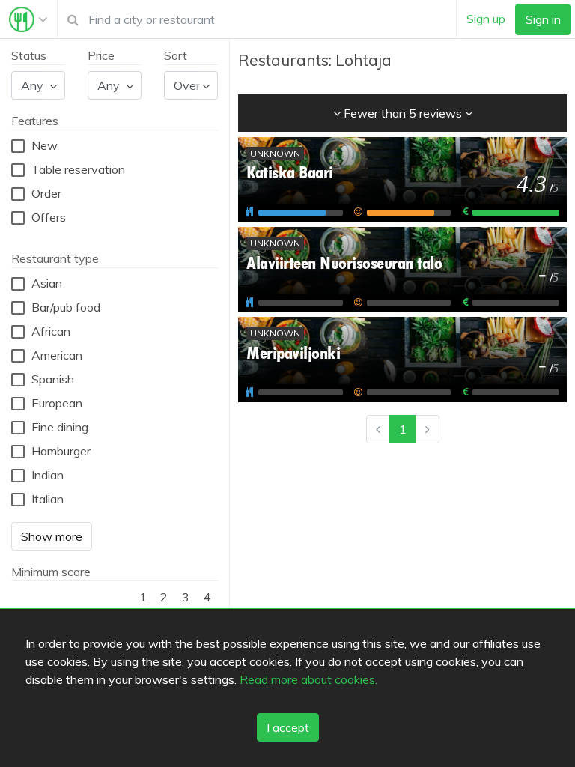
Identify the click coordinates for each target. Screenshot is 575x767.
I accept (288, 727)
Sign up (485, 18)
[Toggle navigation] (28, 19)
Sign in (543, 19)
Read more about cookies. (308, 679)
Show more (51, 536)
